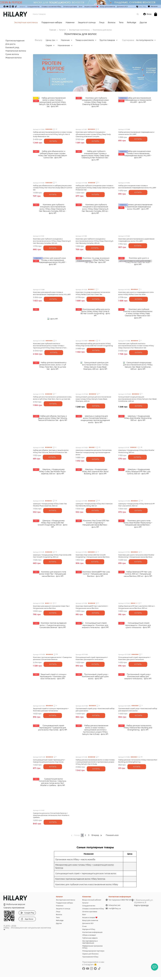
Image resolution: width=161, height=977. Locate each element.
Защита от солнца (86, 22)
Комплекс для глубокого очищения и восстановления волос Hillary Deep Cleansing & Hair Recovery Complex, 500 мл (52, 241)
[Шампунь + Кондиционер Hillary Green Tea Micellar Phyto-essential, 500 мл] (52, 483)
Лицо (101, 22)
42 (142, 500)
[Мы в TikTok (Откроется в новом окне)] (16, 6)
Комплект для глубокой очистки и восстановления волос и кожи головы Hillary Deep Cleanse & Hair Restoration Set (136, 346)
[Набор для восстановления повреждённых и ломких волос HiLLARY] (137, 111)
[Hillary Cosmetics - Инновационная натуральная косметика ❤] (15, 898)
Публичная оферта (89, 938)
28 (141, 447)
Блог (81, 6)
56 (57, 654)
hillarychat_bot (114, 905)
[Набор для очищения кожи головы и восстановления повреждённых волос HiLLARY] (137, 165)
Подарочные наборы (51, 22)
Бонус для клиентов (107, 6)
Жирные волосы (13, 58)
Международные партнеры (93, 951)
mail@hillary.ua (115, 908)
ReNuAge (131, 22)
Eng (144, 6)
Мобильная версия (15, 904)
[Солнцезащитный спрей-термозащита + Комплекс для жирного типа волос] (95, 636)
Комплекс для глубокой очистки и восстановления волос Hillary (86, 884)
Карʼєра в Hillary (88, 929)
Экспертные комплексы (26, 22)
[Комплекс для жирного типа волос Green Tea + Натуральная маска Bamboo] (52, 585)
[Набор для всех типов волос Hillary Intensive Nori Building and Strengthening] (137, 739)
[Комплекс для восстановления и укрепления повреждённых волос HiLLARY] (137, 218)
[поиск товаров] (138, 14)
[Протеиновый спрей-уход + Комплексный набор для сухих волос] (95, 688)
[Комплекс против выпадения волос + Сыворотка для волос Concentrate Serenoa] (52, 636)
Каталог (22, 6)
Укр (140, 6)
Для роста (10, 44)
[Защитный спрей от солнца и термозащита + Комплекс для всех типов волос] (52, 688)
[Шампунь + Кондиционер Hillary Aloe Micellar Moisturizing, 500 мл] (137, 429)
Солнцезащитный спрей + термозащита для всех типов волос (85, 873)
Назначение (64, 45)
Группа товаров (107, 40)
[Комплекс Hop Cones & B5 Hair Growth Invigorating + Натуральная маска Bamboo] (95, 534)
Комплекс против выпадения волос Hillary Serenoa (80, 879)
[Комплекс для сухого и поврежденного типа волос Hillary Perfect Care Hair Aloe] (137, 271)
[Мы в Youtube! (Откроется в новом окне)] (7, 6)
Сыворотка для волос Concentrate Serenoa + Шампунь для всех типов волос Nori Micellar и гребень (51, 815)
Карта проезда (141, 905)
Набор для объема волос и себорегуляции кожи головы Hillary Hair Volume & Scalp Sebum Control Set (52, 188)
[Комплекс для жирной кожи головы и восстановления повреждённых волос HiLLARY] (52, 271)
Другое (143, 22)
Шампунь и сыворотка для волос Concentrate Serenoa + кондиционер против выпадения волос (93, 452)
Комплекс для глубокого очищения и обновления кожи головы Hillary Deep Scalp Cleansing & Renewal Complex (93, 134)
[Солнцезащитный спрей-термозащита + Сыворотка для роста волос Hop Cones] (52, 739)
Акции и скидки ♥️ (91, 6)
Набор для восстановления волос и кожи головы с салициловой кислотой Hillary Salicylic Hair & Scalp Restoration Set (52, 134)
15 (99, 447)
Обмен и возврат (89, 935)
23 (141, 757)
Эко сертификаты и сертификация (90, 942)
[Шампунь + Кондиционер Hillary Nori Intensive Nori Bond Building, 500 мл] (95, 483)
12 (99, 340)
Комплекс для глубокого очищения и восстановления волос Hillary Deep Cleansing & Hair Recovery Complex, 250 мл (94, 241)
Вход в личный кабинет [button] (91, 900)
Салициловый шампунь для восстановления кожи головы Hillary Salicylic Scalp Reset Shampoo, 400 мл (93, 399)
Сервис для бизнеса (90, 954)
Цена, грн (50, 40)
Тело (121, 22)
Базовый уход (12, 47)
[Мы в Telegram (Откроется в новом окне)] (13, 6)
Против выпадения (15, 41)
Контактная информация (92, 932)
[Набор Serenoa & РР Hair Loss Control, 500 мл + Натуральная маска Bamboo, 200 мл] (137, 585)
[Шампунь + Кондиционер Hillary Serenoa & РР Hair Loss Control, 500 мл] (137, 483)
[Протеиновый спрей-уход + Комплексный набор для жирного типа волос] (137, 688)
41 (56, 129)
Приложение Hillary (90, 957)
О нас (84, 926)
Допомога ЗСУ (122, 6)
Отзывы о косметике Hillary (51, 6)
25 (56, 500)
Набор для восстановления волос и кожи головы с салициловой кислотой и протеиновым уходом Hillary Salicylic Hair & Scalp (95, 762)
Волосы (111, 22)
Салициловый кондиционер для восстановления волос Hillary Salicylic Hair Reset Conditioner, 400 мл (137, 399)
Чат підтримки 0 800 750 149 (120, 900)
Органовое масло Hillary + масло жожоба (75, 859)
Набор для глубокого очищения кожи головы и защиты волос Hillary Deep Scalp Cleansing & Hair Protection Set (95, 188)
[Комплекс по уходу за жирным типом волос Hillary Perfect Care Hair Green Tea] (95, 271)
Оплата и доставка (70, 6)
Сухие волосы (12, 54)
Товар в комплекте (84, 40)
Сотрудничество (33, 6)
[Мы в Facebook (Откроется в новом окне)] (4, 6)
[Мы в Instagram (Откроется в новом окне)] (10, 6)
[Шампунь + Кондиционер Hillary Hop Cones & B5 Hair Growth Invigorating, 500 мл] (52, 534)
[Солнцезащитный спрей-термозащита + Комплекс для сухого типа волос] (137, 636)
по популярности (144, 40)
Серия (49, 45)
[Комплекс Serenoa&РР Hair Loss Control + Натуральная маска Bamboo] (95, 585)
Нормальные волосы (15, 51)
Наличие (65, 40)
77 (99, 500)
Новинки (70, 22)
